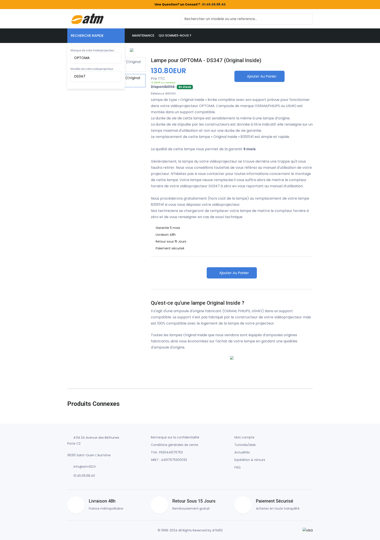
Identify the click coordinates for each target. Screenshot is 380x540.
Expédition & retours (249, 460)
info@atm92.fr (84, 466)
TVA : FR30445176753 (167, 452)
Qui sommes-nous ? (175, 35)
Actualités (242, 452)
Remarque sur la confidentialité (175, 437)
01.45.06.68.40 (214, 4)
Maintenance (143, 35)
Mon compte (244, 437)
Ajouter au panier (261, 76)
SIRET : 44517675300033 (169, 460)
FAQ (237, 467)
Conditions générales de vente (174, 445)
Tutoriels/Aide (245, 445)
